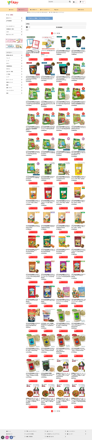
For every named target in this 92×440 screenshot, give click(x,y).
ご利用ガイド (34, 9)
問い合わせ (81, 9)
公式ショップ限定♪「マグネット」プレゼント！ (39, 18)
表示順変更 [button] (60, 27)
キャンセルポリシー (45, 9)
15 (57, 33)
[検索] (70, 2)
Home (11, 9)
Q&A (57, 9)
